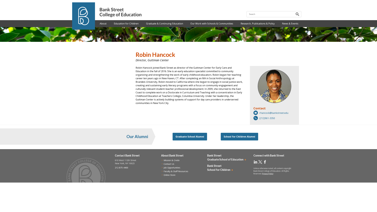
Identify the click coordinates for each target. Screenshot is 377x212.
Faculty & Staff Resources (176, 171)
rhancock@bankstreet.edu (273, 113)
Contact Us (169, 164)
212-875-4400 (121, 167)
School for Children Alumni (239, 136)
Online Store (169, 175)
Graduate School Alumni (190, 136)
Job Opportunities (172, 167)
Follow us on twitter (260, 162)
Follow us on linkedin (255, 162)
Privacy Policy (267, 173)
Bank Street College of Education (120, 12)
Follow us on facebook (265, 162)
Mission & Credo (172, 160)
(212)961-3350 (267, 118)
